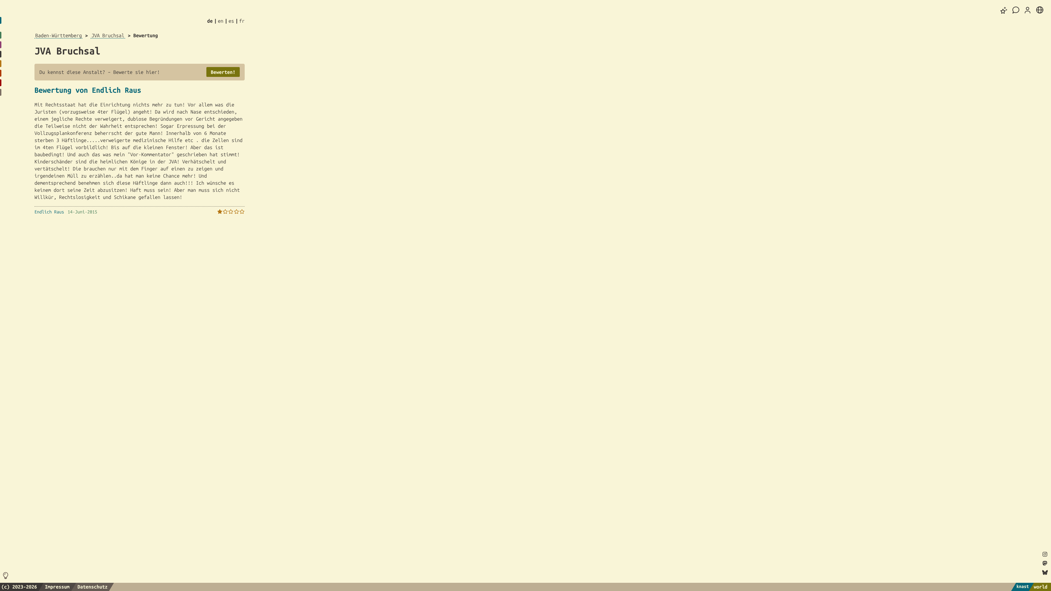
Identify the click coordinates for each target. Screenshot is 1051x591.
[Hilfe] (6, 576)
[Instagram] (1045, 554)
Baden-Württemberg (58, 35)
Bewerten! (223, 72)
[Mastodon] (1045, 563)
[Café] (1016, 10)
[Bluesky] (1045, 572)
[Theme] (1004, 10)
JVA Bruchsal (107, 35)
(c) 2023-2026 (19, 586)
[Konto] (1028, 10)
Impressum (57, 586)
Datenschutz (92, 586)
